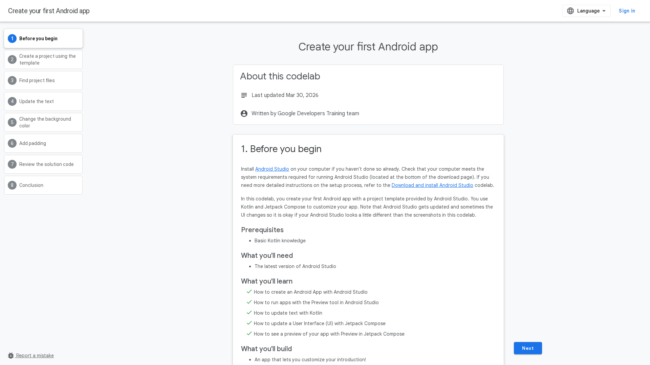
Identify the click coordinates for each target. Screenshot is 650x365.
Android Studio (272, 169)
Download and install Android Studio (432, 185)
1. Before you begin (281, 149)
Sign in (627, 11)
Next (528, 348)
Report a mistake (30, 355)
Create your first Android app (49, 11)
